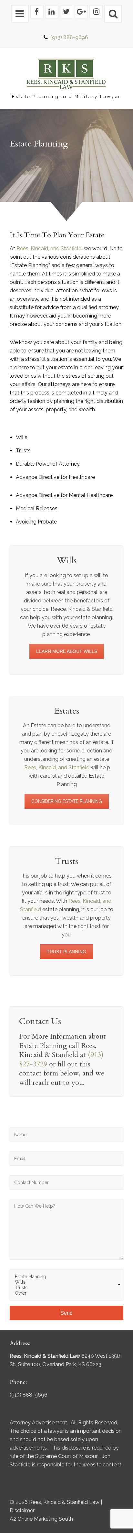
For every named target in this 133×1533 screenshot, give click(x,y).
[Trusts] (66, 1287)
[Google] (81, 11)
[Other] (66, 1293)
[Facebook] (37, 11)
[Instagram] (96, 11)
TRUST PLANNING (66, 951)
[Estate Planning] (66, 1276)
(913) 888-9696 (69, 37)
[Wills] (66, 1282)
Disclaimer (22, 1510)
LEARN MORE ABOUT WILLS (66, 651)
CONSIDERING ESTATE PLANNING (66, 801)
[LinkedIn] (51, 11)
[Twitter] (66, 11)
